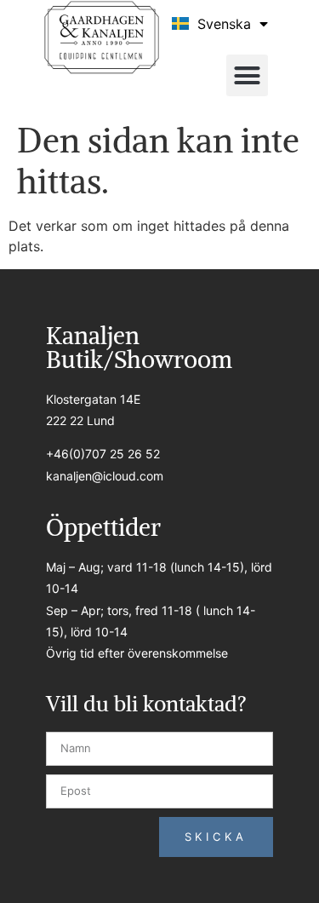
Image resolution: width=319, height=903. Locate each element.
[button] (247, 76)
